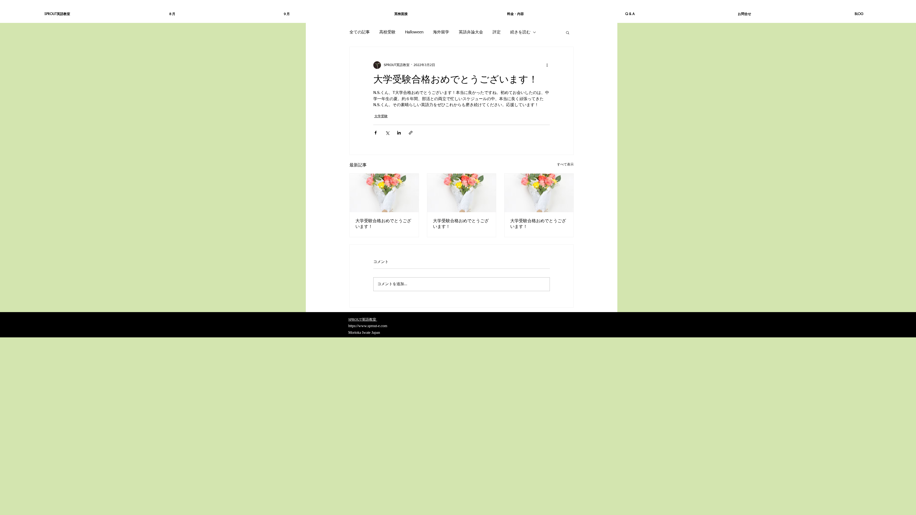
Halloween (414, 32)
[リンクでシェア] (410, 132)
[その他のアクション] (547, 65)
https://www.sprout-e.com (367, 326)
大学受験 (381, 116)
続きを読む (520, 32)
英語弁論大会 (471, 32)
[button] (567, 32)
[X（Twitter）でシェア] (387, 132)
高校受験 (387, 32)
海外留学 (441, 32)
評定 (497, 32)
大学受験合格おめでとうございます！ (383, 223)
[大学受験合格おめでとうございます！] (384, 193)
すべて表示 (565, 164)
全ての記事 (359, 32)
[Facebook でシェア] (375, 132)
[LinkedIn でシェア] (399, 132)
